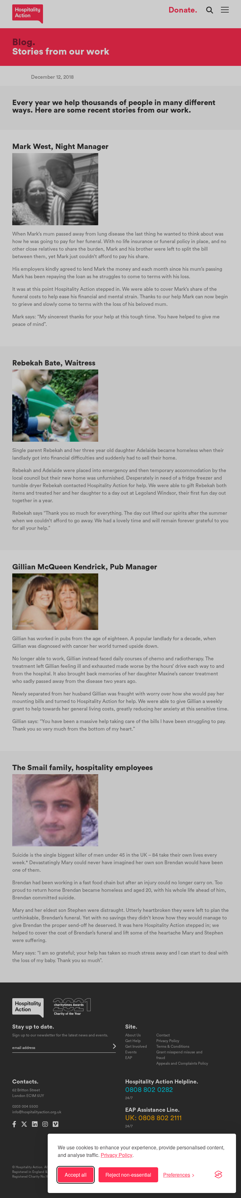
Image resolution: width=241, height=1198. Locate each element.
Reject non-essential (128, 1174)
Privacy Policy (116, 1154)
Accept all (76, 1174)
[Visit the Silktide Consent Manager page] (218, 1174)
